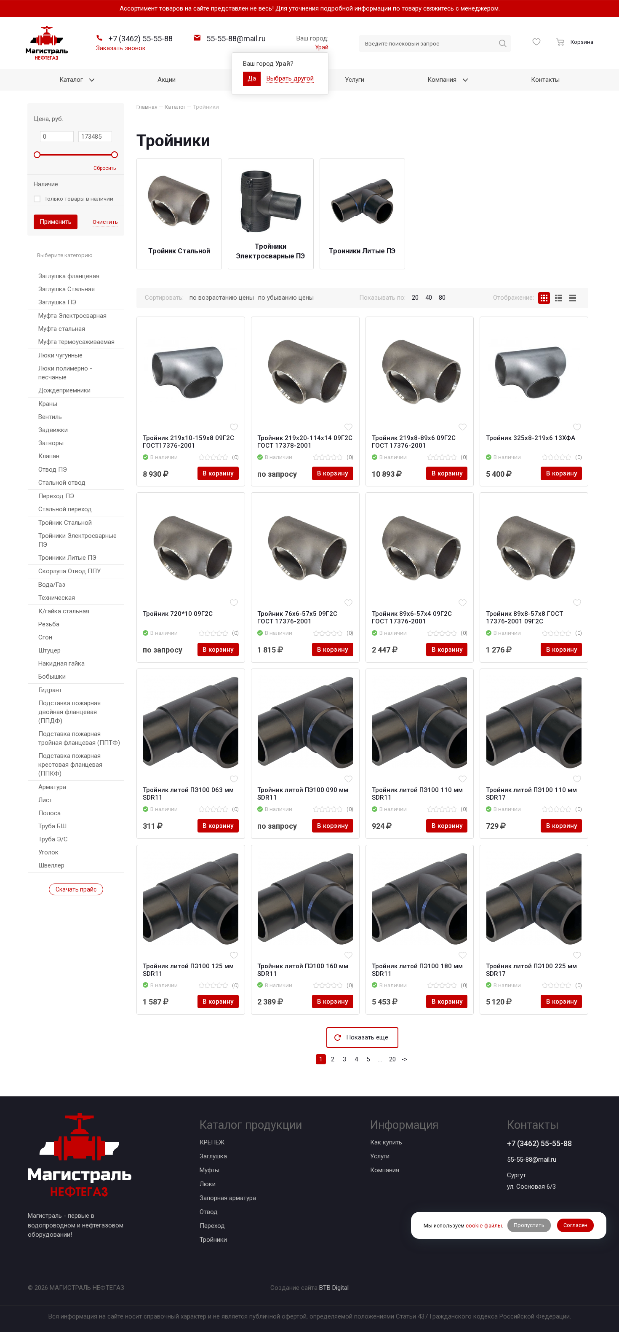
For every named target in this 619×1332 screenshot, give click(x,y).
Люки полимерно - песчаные (65, 373)
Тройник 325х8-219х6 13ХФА (530, 438)
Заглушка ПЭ (57, 302)
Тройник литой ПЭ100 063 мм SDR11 (188, 793)
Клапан (48, 456)
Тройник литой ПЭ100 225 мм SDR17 (531, 970)
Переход (212, 1226)
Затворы (51, 443)
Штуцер (49, 650)
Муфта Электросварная (72, 316)
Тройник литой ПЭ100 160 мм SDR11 (302, 970)
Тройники (213, 1239)
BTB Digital (334, 1288)
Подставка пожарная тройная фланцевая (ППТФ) (79, 738)
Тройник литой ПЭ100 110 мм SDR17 (531, 793)
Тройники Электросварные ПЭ (77, 540)
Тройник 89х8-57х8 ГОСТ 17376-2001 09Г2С (524, 617)
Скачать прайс (76, 889)
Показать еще (367, 1037)
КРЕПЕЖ (212, 1142)
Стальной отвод (61, 482)
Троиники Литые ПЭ (67, 557)
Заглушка (213, 1156)
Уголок (48, 852)
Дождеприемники (64, 390)
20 (392, 1059)
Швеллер (51, 865)
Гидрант (50, 690)
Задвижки (53, 430)
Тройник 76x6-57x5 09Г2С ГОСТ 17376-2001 (297, 617)
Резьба (48, 624)
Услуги (380, 1156)
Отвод (209, 1212)
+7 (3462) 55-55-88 (539, 1143)
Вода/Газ (51, 584)
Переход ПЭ (56, 496)
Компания (384, 1170)
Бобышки (52, 676)
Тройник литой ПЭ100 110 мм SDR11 (417, 793)
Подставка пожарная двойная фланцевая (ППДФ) (69, 712)
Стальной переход (65, 509)
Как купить (386, 1142)
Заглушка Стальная (66, 289)
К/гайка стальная (63, 611)
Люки (208, 1184)
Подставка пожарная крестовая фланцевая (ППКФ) (70, 764)
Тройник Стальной (65, 522)
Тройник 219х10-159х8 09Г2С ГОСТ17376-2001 (188, 441)
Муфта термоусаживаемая (76, 342)
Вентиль (50, 417)
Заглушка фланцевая (68, 276)
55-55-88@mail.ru (531, 1159)
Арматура (52, 787)
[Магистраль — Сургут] (47, 43)
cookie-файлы (484, 1225)
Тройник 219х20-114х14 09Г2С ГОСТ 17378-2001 (304, 441)
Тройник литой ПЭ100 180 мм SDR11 (417, 970)
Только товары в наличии (78, 198)
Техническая (56, 598)
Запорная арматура (228, 1198)
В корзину (218, 473)
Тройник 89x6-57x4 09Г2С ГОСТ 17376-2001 (412, 617)
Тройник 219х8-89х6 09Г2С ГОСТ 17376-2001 (414, 441)
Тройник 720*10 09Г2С (178, 614)
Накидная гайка (61, 663)
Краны (47, 404)
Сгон (45, 637)
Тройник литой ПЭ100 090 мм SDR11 (302, 793)
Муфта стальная (61, 329)
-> (404, 1059)
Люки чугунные (60, 355)
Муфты (209, 1170)
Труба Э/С (53, 839)
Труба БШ (52, 826)
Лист (45, 800)
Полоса (49, 813)
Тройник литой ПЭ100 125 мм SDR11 (188, 970)
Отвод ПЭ (52, 469)
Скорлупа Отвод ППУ (69, 571)
